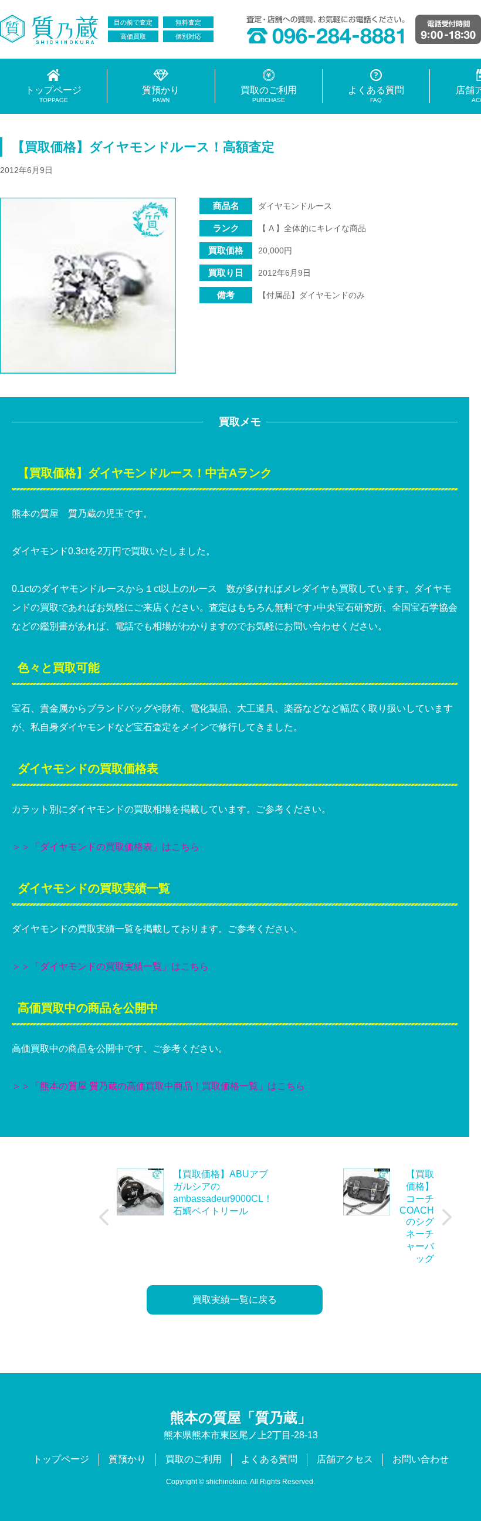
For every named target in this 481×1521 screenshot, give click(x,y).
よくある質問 (269, 1459)
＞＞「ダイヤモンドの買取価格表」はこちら (105, 847)
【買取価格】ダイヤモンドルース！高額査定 (143, 147)
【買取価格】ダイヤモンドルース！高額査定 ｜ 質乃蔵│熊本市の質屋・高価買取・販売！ (50, 29)
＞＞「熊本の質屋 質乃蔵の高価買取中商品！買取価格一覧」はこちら (158, 1086)
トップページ (61, 1459)
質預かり (127, 1459)
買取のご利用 (193, 1459)
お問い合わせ (420, 1459)
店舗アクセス (345, 1459)
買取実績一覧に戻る (234, 1300)
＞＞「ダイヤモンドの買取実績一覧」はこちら (110, 966)
